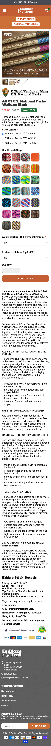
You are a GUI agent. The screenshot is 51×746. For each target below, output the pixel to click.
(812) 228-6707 (10, 674)
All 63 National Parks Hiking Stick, (18, 609)
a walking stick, (9, 605)
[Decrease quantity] (5, 270)
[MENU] (4, 10)
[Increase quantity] (17, 270)
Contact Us (5, 705)
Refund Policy (7, 696)
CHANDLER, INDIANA (25, 2)
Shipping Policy (7, 691)
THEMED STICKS (26, 19)
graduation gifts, (10, 612)
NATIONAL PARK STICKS (26, 24)
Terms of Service (8, 700)
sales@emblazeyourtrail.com (16, 678)
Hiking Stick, (8, 616)
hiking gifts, (24, 612)
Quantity (7, 265)
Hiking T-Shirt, (21, 616)
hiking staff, (36, 612)
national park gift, (37, 620)
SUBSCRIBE (39, 726)
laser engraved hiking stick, (15, 620)
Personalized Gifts (11, 624)
